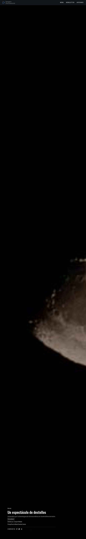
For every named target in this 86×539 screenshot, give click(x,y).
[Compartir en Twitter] (19, 529)
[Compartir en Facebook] (16, 529)
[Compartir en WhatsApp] (21, 529)
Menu (62, 2)
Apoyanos (80, 2)
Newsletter (70, 2)
